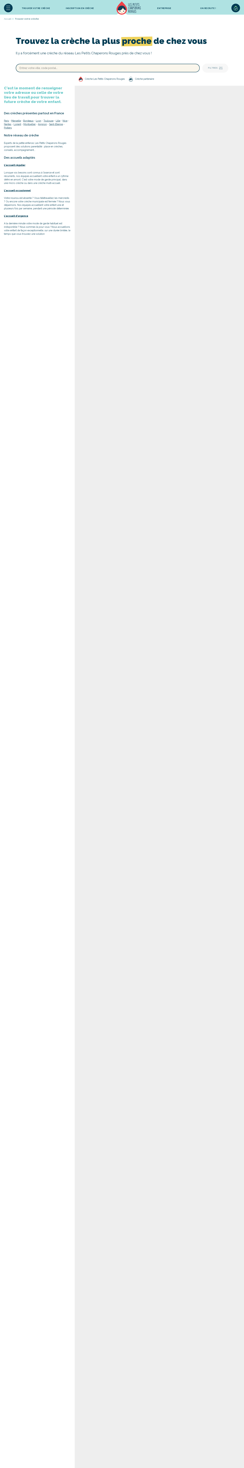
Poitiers (8, 127)
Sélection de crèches (235, 8)
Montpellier (29, 124)
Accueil (128, 8)
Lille (58, 120)
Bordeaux (28, 120)
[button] (8, 8)
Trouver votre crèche (36, 8)
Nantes (7, 124)
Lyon (38, 120)
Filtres (213, 68)
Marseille (16, 120)
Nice (65, 120)
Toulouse (48, 120)
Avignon (42, 124)
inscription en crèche (80, 8)
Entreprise (164, 8)
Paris (6, 120)
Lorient (17, 124)
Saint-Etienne (56, 124)
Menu (8, 8)
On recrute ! (208, 8)
